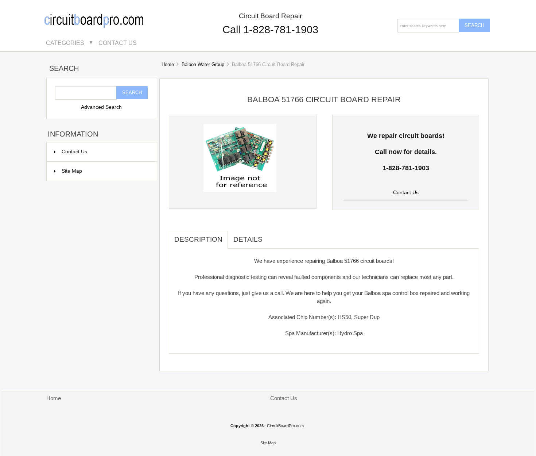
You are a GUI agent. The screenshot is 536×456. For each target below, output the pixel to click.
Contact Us (117, 42)
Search (64, 69)
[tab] (273, 235)
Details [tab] (248, 239)
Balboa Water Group (203, 64)
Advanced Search (101, 107)
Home (168, 64)
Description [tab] (198, 239)
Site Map (72, 171)
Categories (65, 42)
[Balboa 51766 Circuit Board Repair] (239, 190)
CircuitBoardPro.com (285, 426)
